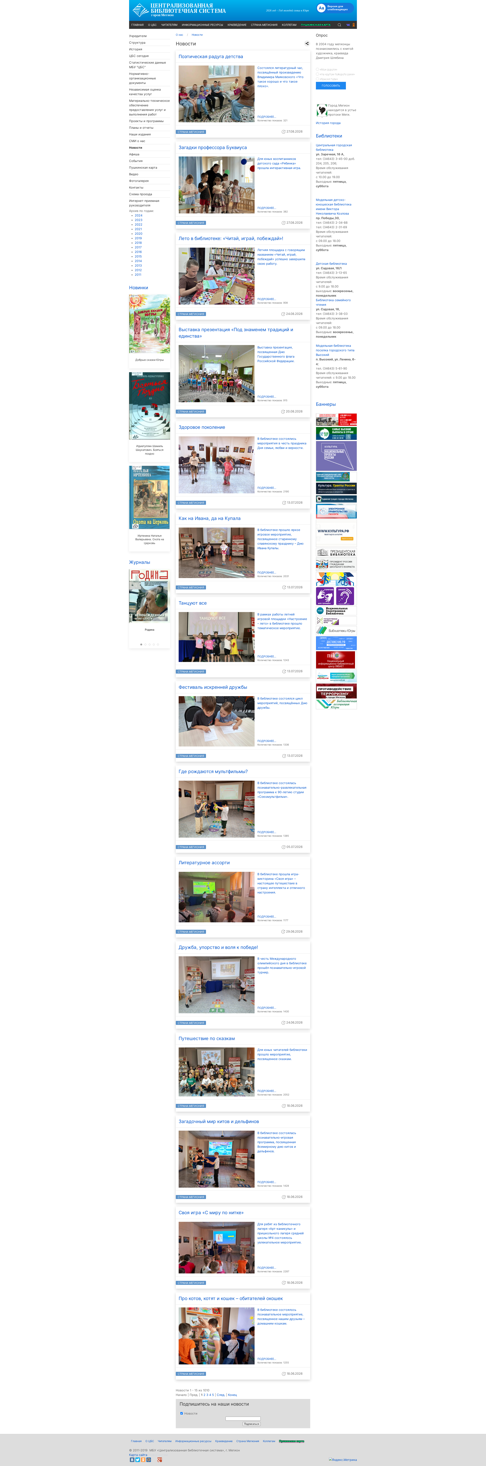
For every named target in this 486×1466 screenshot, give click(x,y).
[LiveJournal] (154, 1459)
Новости (135, 147)
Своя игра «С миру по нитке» (211, 1212)
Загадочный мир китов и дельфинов (219, 1121)
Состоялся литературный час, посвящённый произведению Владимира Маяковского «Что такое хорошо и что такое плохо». (280, 77)
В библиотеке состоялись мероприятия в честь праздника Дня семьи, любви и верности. (281, 443)
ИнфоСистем (158, 1455)
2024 (138, 215)
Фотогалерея (139, 181)
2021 (138, 229)
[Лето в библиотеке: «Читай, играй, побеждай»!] (217, 276)
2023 (138, 220)
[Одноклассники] (143, 1459)
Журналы (139, 562)
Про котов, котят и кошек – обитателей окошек (231, 1298)
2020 (138, 233)
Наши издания (140, 134)
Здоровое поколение (202, 427)
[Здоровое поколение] (217, 464)
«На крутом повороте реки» (337, 74)
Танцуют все (193, 603)
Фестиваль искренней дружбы (213, 687)
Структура (137, 42)
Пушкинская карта (143, 167)
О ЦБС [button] (152, 24)
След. (221, 1395)
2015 (138, 256)
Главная (136, 1441)
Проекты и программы (146, 121)
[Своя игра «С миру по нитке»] (217, 1247)
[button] (339, 25)
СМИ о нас (137, 141)
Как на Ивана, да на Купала (210, 518)
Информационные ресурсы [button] (202, 24)
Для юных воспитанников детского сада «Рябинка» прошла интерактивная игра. (279, 163)
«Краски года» (328, 79)
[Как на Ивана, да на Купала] (217, 552)
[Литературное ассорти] (217, 897)
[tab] (141, 644)
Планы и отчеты (141, 128)
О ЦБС (149, 1441)
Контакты (136, 187)
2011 (138, 274)
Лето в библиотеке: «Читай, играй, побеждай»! (231, 238)
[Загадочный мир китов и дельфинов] (217, 1159)
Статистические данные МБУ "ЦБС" (147, 65)
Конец (232, 1395)
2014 (138, 261)
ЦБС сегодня (139, 56)
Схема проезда (140, 194)
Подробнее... (266, 116)
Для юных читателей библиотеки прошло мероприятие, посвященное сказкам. (282, 1054)
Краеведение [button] (237, 24)
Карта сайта (138, 1455)
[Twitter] (137, 1459)
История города (328, 123)
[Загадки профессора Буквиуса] (217, 185)
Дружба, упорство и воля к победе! (218, 947)
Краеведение (224, 1441)
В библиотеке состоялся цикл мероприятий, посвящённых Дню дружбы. (282, 703)
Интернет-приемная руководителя (144, 203)
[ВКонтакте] (132, 1459)
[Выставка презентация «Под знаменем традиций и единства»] (217, 373)
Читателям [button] (169, 24)
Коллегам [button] (289, 24)
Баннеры (326, 404)
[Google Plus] (159, 1459)
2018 (138, 243)
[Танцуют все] (217, 637)
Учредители (138, 36)
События (136, 161)
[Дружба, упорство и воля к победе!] (217, 985)
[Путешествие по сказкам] (217, 1071)
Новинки (138, 287)
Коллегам (269, 1441)
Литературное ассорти (204, 862)
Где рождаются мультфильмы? (213, 771)
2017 (138, 247)
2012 (138, 270)
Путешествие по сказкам (207, 1038)
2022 (138, 224)
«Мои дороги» (328, 69)
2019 (138, 238)
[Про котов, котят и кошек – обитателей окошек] (217, 1336)
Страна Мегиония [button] (264, 24)
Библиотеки (329, 136)
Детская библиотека (331, 263)
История (135, 49)
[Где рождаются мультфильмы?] (217, 809)
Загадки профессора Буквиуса (213, 147)
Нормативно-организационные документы (142, 78)
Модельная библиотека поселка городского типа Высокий (335, 350)
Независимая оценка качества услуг (145, 92)
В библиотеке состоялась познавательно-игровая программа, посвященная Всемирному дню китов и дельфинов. (276, 1142)
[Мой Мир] (148, 1459)
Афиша (134, 154)
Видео (133, 174)
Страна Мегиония (191, 131)
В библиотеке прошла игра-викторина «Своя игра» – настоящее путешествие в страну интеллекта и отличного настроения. (281, 883)
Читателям (165, 1441)
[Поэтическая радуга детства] (217, 94)
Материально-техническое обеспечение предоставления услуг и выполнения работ (149, 107)
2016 (138, 252)
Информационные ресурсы (193, 1441)
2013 (138, 265)
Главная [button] (137, 24)
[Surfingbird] (165, 1459)
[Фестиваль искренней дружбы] (217, 721)
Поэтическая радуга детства (211, 56)
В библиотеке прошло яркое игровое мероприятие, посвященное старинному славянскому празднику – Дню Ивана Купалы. (280, 539)
